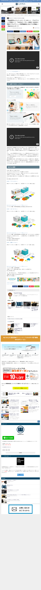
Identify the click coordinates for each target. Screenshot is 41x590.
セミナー (13, 318)
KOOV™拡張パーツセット (12, 242)
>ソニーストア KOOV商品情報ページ (13, 71)
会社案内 (20, 452)
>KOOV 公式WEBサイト (11, 282)
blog (8, 321)
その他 (9, 318)
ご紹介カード (20, 474)
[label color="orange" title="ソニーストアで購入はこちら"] (17, 205)
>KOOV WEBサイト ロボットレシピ (13, 101)
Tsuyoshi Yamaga (18, 292)
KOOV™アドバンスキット (12, 181)
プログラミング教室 (19, 318)
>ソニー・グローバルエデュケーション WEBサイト (16, 284)
